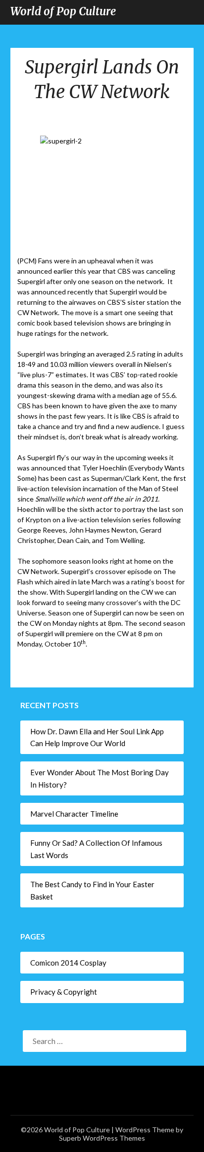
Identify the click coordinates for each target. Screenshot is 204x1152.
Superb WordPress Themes (102, 1138)
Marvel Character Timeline (74, 813)
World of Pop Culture (63, 11)
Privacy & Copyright (63, 991)
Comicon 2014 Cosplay (68, 962)
